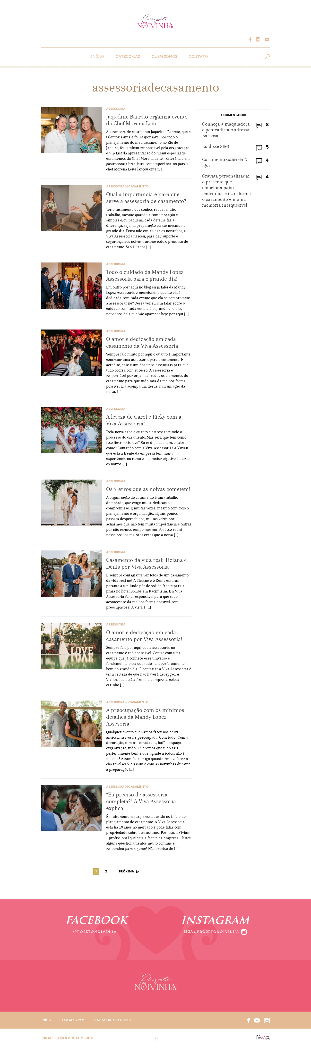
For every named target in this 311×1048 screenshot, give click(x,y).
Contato (198, 56)
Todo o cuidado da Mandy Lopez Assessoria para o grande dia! (144, 275)
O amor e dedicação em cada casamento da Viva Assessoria (142, 342)
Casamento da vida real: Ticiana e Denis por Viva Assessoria (146, 563)
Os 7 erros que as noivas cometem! (148, 489)
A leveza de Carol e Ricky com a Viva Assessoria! (143, 420)
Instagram (259, 39)
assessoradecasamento (127, 186)
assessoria (115, 108)
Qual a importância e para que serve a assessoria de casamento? (146, 197)
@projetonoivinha (216, 932)
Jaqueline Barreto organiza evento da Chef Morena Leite (147, 120)
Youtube (266, 39)
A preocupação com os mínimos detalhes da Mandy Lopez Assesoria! (145, 717)
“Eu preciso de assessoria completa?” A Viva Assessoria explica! (141, 801)
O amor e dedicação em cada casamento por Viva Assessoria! (144, 635)
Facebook (252, 39)
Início (97, 56)
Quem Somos (164, 56)
